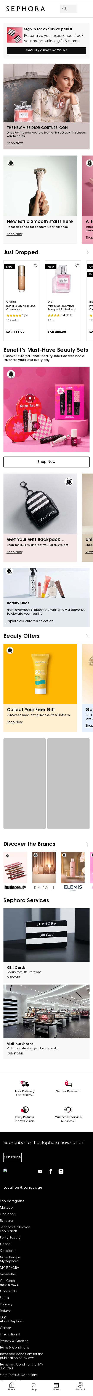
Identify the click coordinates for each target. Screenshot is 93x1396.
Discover (13, 977)
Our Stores (15, 1053)
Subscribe (12, 1157)
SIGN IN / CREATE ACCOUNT (46, 50)
